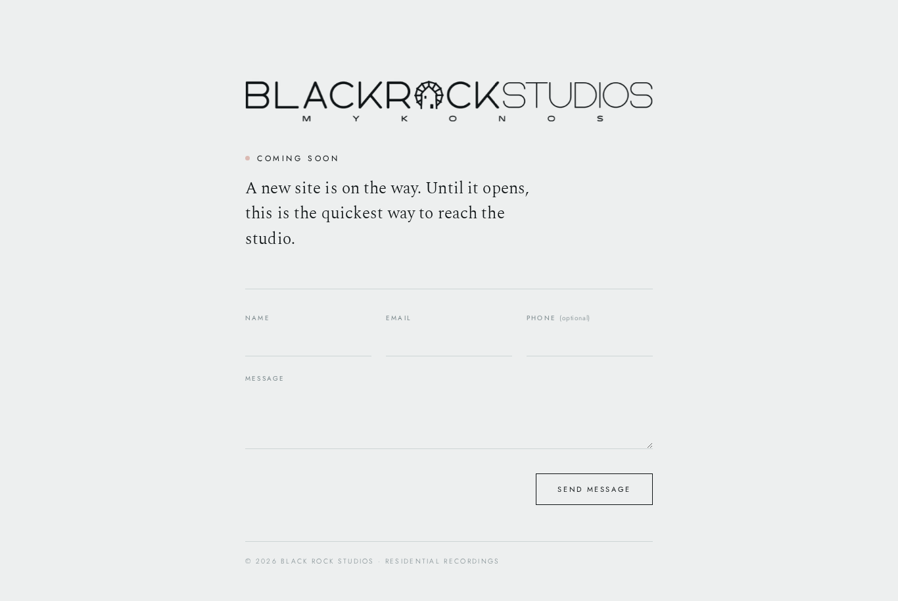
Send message (594, 489)
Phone (558, 318)
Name (257, 318)
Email (399, 318)
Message (265, 378)
